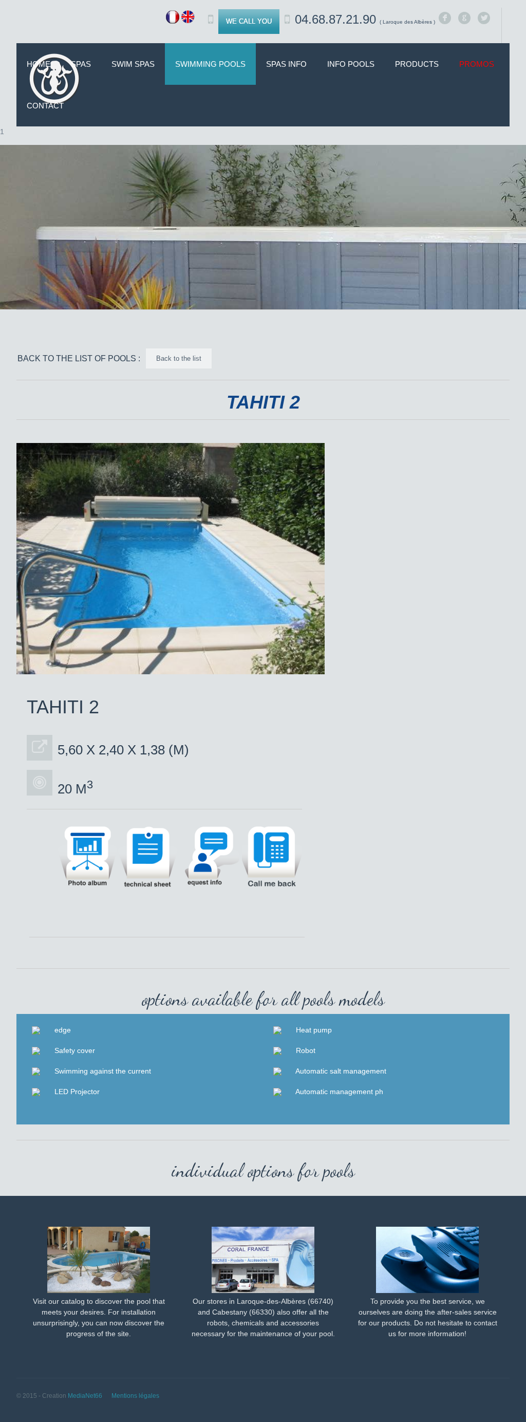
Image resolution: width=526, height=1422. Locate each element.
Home (38, 64)
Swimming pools (210, 64)
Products (417, 64)
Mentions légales (135, 1395)
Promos (476, 64)
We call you (249, 21)
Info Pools (350, 64)
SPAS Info (286, 64)
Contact (45, 105)
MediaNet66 (85, 1395)
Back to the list (178, 358)
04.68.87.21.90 (365, 19)
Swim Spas (133, 64)
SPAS (81, 64)
